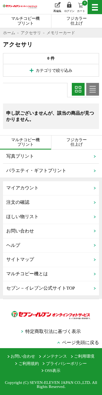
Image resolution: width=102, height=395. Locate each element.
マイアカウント (22, 187)
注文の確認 (17, 202)
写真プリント (20, 156)
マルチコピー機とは (27, 273)
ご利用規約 (28, 363)
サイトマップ (20, 259)
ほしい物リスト (22, 216)
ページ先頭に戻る (80, 342)
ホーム (9, 33)
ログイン (69, 10)
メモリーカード (61, 33)
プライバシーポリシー (66, 363)
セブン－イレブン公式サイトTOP (40, 288)
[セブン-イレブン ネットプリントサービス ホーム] (17, 10)
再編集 (57, 10)
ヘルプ (13, 245)
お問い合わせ (20, 231)
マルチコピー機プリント (25, 20)
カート (81, 6)
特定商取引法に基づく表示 (53, 331)
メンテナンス (54, 356)
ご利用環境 (84, 356)
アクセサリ (31, 33)
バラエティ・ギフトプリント (36, 170)
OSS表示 (52, 370)
